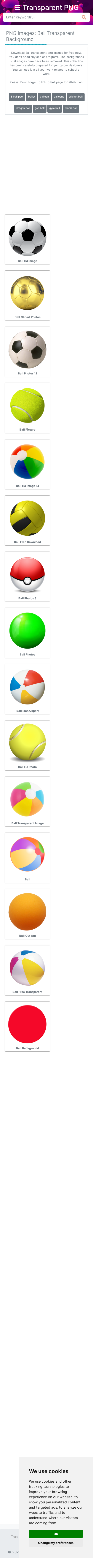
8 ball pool (17, 96)
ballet (31, 96)
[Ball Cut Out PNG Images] (27, 911)
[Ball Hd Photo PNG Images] (27, 743)
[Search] (84, 17)
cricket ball (76, 96)
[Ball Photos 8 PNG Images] (27, 574)
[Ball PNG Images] (27, 855)
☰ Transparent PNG (46, 7)
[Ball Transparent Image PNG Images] (27, 799)
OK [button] (56, 1534)
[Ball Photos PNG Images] (27, 630)
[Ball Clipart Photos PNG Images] (27, 293)
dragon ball (23, 108)
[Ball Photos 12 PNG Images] (27, 349)
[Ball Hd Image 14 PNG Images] (27, 461)
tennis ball (71, 108)
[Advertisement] (46, 163)
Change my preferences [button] (56, 1543)
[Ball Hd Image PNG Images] (27, 236)
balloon (44, 96)
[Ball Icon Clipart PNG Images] (27, 686)
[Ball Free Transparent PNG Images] (27, 968)
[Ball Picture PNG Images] (27, 405)
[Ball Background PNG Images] (27, 1024)
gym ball (54, 108)
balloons (59, 96)
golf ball (40, 108)
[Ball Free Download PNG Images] (27, 518)
